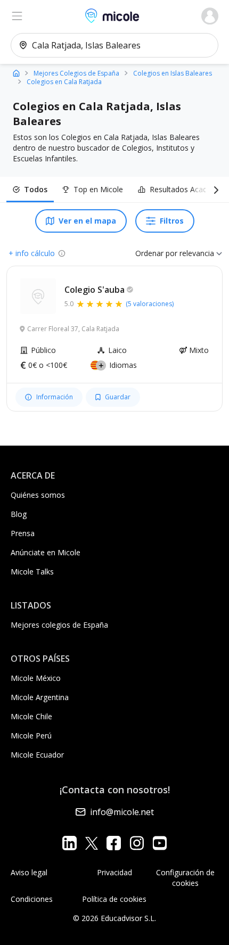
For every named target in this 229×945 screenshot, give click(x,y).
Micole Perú (31, 735)
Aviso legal (29, 872)
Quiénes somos (38, 495)
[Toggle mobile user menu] (209, 15)
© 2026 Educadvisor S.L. (114, 918)
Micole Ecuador (37, 755)
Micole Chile (31, 716)
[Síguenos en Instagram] (136, 843)
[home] (16, 72)
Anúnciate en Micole (45, 552)
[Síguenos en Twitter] (91, 843)
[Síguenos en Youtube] (159, 843)
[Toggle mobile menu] (17, 16)
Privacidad (114, 872)
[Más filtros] (214, 189)
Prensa (23, 533)
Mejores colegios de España (59, 625)
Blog (19, 514)
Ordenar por (156, 253)
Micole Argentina (40, 697)
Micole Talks (32, 571)
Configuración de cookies (185, 877)
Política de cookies (114, 899)
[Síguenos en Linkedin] (69, 843)
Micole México (36, 678)
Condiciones (32, 899)
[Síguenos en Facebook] (114, 843)
